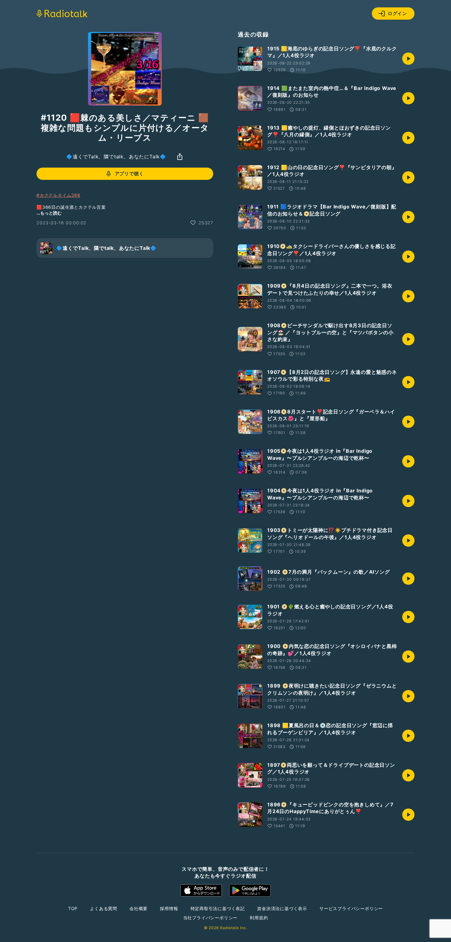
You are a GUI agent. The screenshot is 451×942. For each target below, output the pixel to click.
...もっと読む (49, 212)
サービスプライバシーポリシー (351, 908)
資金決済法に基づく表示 (282, 908)
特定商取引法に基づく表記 (218, 908)
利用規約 (259, 917)
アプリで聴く (129, 173)
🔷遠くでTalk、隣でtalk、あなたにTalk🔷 (116, 156)
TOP (73, 908)
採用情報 (169, 908)
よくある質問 (103, 908)
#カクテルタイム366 (58, 195)
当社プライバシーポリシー (210, 917)
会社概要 (138, 908)
